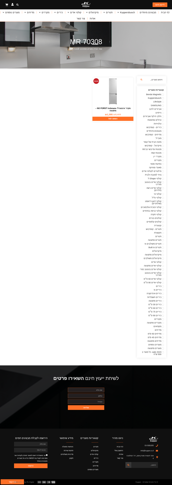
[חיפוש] (128, 465)
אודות (92, 18)
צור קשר (81, 18)
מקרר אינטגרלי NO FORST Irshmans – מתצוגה (113, 109)
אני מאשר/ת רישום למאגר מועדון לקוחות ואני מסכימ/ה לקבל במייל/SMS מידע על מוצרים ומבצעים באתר (31, 458)
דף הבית (165, 12)
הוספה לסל (112, 119)
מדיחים (30, 12)
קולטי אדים (75, 12)
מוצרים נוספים (12, 12)
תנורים (109, 12)
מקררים (45, 12)
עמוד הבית (98, 49)
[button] (17, 5)
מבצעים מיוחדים (148, 12)
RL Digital (30, 482)
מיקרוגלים (94, 12)
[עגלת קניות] (6, 5)
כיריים (60, 12)
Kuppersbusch (127, 12)
